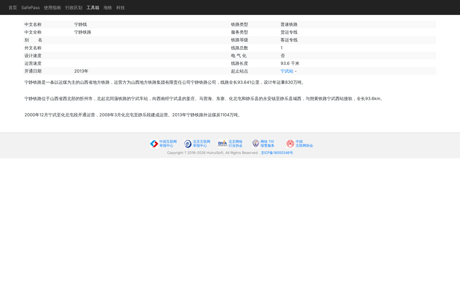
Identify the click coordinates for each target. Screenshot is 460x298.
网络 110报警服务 (267, 143)
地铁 (108, 7)
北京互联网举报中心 (201, 143)
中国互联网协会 (304, 143)
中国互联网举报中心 (168, 143)
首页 (13, 7)
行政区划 (73, 7)
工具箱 (93, 7)
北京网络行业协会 (236, 143)
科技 (120, 7)
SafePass (30, 7)
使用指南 (52, 7)
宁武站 (287, 71)
